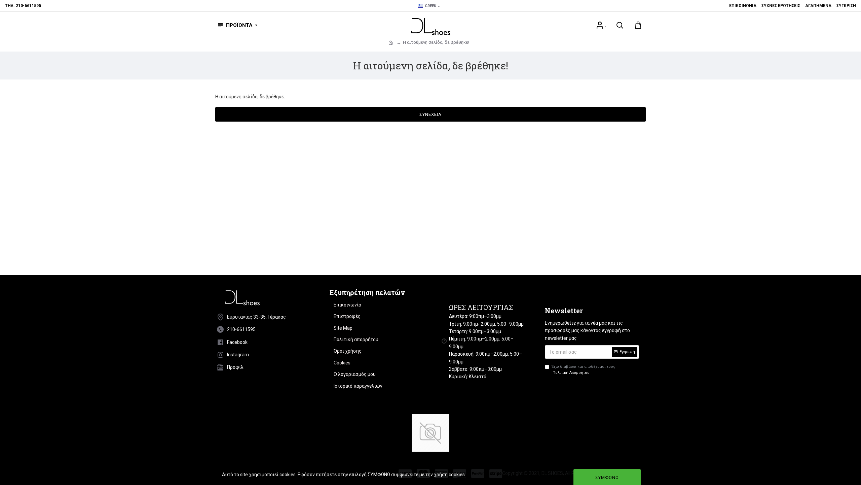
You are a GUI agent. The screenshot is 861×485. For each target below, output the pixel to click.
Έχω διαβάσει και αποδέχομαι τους (583, 369)
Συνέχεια (430, 114)
